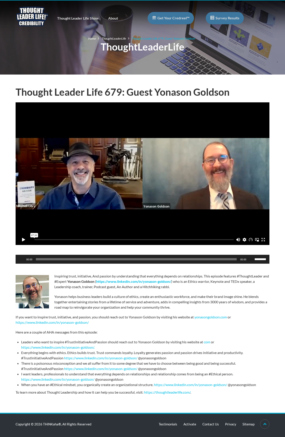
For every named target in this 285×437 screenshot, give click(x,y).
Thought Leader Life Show (78, 18)
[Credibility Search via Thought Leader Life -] (32, 16)
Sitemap (248, 424)
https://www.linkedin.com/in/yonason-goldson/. (58, 347)
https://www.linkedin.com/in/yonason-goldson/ (133, 281)
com (207, 342)
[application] (142, 259)
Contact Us (210, 424)
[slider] (261, 259)
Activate (189, 424)
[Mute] (251, 259)
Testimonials (168, 424)
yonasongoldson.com (210, 317)
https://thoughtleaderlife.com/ (167, 392)
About (113, 18)
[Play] (21, 259)
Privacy (230, 424)
